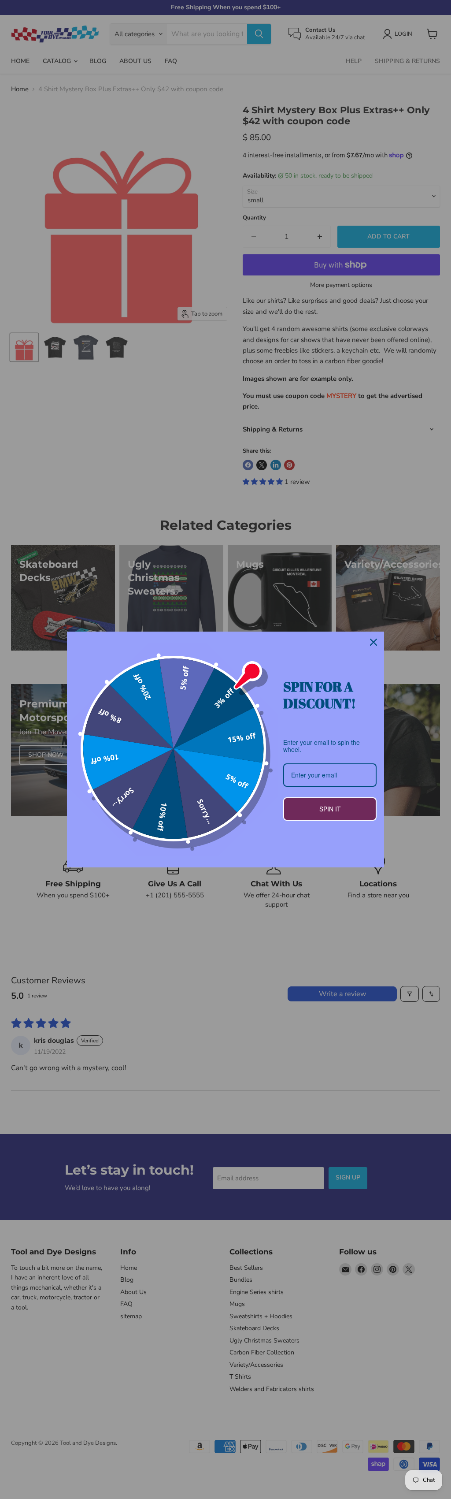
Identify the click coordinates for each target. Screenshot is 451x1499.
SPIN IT (330, 808)
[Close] (373, 642)
